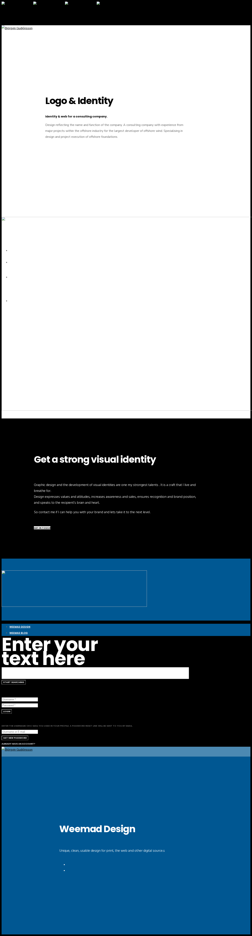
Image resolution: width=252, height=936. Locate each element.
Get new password (15, 737)
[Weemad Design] (74, 606)
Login (6, 711)
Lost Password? (23, 711)
